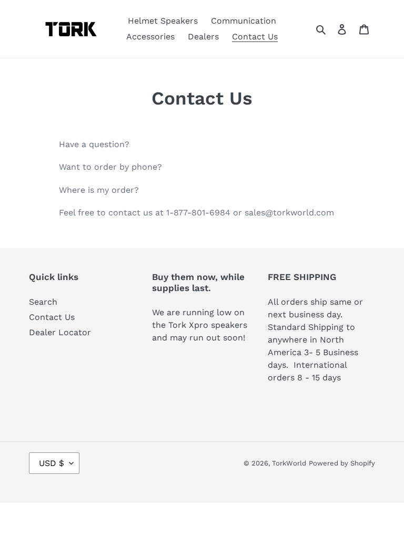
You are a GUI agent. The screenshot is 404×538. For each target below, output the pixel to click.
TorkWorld (289, 463)
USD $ (51, 463)
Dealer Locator (60, 332)
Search (43, 302)
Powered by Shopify (342, 463)
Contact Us (52, 317)
